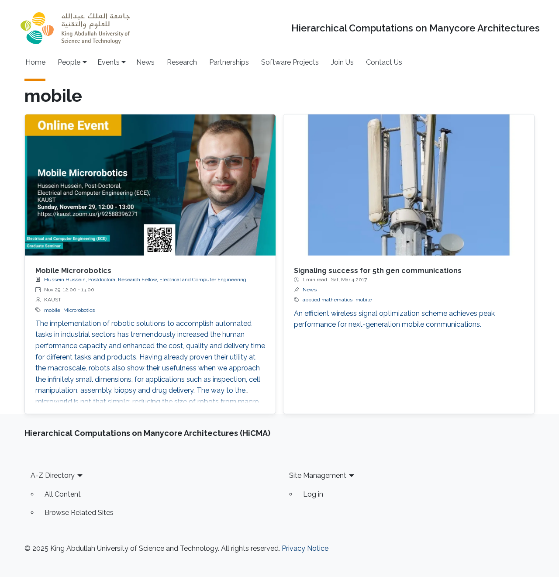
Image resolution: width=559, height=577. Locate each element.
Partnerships (229, 62)
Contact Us (384, 62)
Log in (313, 494)
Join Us (342, 62)
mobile (52, 310)
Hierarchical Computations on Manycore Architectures (415, 28)
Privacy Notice (305, 548)
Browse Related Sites (79, 512)
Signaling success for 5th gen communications (378, 270)
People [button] (69, 62)
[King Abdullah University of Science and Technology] (75, 28)
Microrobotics (79, 310)
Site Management (317, 475)
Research (182, 62)
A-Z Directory (53, 475)
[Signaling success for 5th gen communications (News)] (408, 185)
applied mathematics (327, 300)
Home (35, 62)
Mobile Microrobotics (73, 270)
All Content (63, 494)
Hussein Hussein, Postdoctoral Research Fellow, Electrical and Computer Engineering (145, 279)
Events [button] (108, 62)
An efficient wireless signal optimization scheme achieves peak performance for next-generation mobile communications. (394, 319)
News (145, 62)
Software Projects (290, 62)
